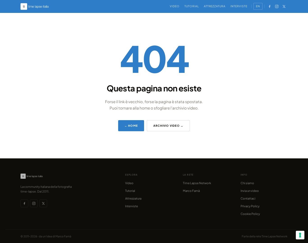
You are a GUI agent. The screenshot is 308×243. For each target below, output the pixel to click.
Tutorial (191, 6)
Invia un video (250, 191)
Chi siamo (247, 183)
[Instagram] (277, 6)
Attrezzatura (215, 6)
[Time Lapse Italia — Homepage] (37, 6)
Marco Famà (191, 191)
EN (258, 6)
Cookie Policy (250, 214)
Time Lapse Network (197, 183)
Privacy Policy (250, 206)
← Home (131, 125)
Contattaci (248, 198)
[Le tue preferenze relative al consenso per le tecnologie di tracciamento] (300, 235)
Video (174, 6)
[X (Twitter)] (284, 6)
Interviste (238, 6)
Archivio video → (168, 125)
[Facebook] (269, 6)
